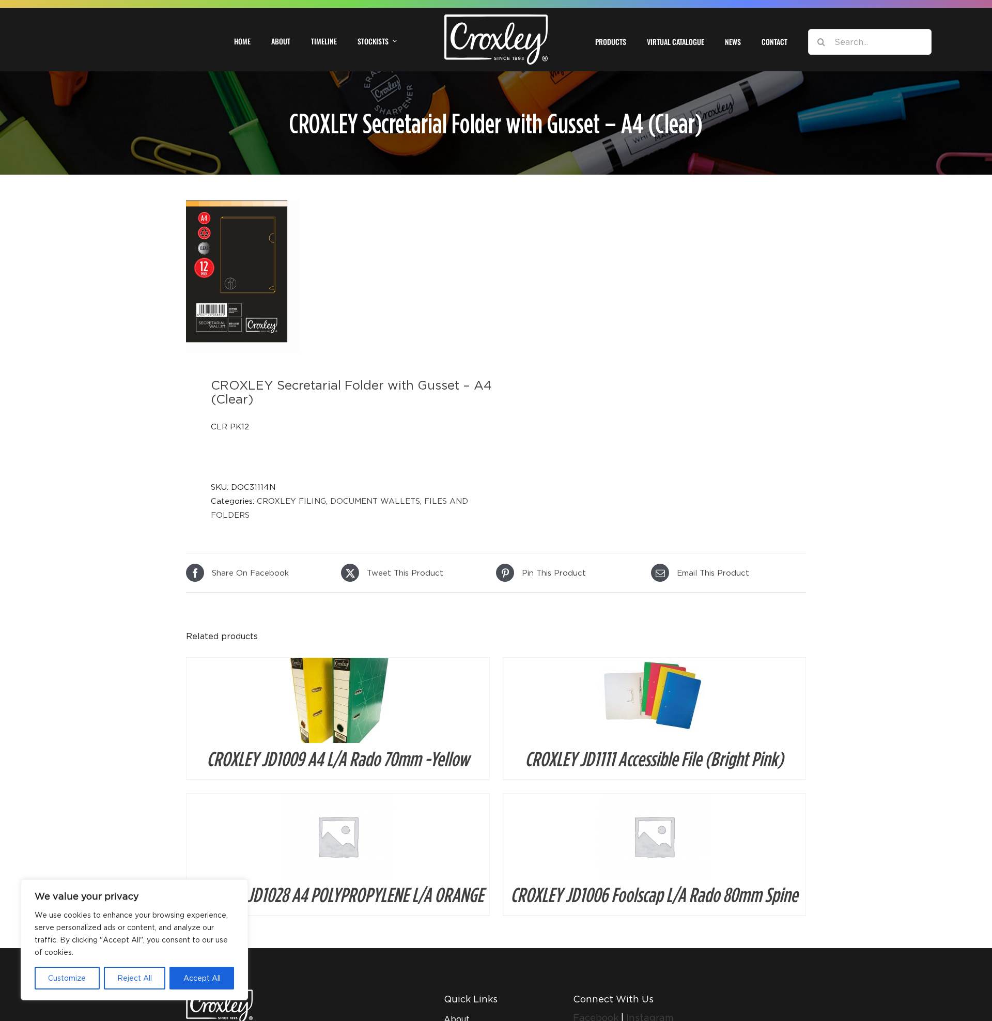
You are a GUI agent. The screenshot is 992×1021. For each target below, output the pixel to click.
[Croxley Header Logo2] (496, 18)
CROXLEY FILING (291, 501)
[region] (134, 939)
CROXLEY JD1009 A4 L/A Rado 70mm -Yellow (338, 758)
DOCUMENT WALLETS (375, 501)
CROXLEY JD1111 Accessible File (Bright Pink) (654, 758)
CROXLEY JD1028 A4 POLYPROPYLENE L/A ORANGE (338, 894)
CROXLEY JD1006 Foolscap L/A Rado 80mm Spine (654, 894)
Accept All (202, 978)
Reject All (134, 978)
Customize (67, 978)
